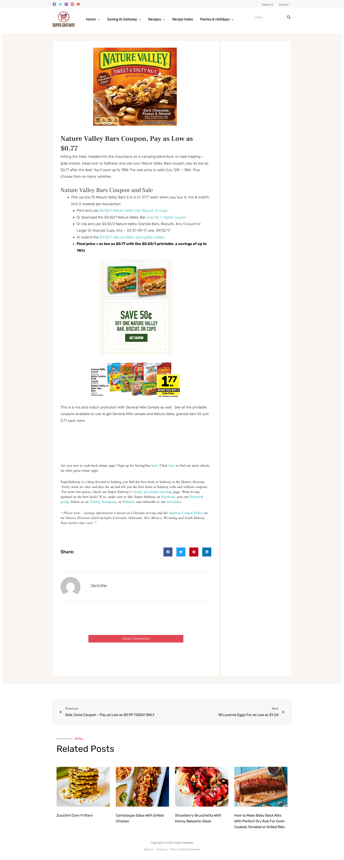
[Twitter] (60, 4)
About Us (149, 849)
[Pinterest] (72, 4)
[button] (98, 19)
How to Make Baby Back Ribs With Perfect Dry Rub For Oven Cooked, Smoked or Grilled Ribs (259, 821)
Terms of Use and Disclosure (185, 849)
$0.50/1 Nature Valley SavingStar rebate (132, 237)
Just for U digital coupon (167, 217)
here (154, 465)
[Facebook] (54, 4)
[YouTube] (78, 4)
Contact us (162, 849)
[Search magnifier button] (288, 17)
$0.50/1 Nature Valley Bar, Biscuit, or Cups (133, 210)
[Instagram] (66, 4)
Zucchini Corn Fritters (75, 815)
